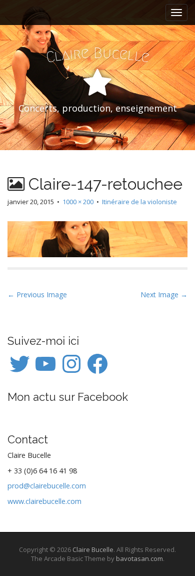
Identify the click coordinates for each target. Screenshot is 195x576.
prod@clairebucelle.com (47, 485)
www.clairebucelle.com (45, 501)
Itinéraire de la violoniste (139, 201)
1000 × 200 (78, 201)
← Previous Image (37, 294)
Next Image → (164, 294)
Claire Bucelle (93, 549)
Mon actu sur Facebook (68, 396)
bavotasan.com (139, 558)
